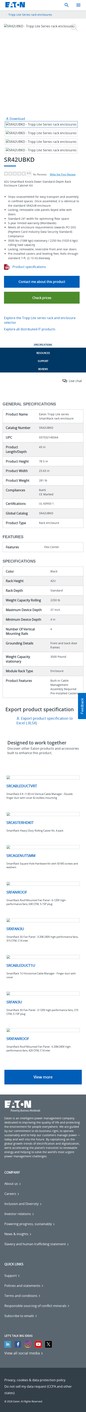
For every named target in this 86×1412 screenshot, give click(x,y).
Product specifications (29, 267)
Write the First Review (62, 174)
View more (43, 1077)
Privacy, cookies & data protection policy (34, 1380)
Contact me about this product (42, 281)
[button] (42, 298)
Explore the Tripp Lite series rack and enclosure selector (40, 320)
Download (17, 118)
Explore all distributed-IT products (29, 329)
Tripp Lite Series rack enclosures (30, 14)
